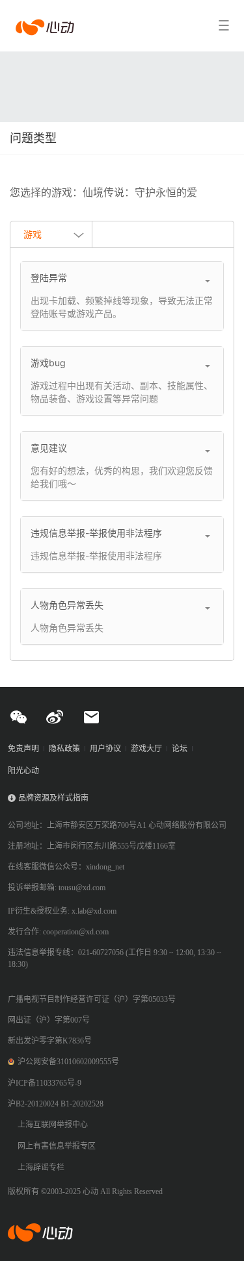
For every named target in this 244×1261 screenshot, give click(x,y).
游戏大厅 (146, 748)
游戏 (32, 234)
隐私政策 (64, 748)
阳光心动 (23, 770)
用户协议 (105, 748)
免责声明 (23, 748)
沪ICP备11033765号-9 (44, 1083)
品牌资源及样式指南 (53, 798)
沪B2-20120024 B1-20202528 (55, 1103)
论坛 (179, 748)
